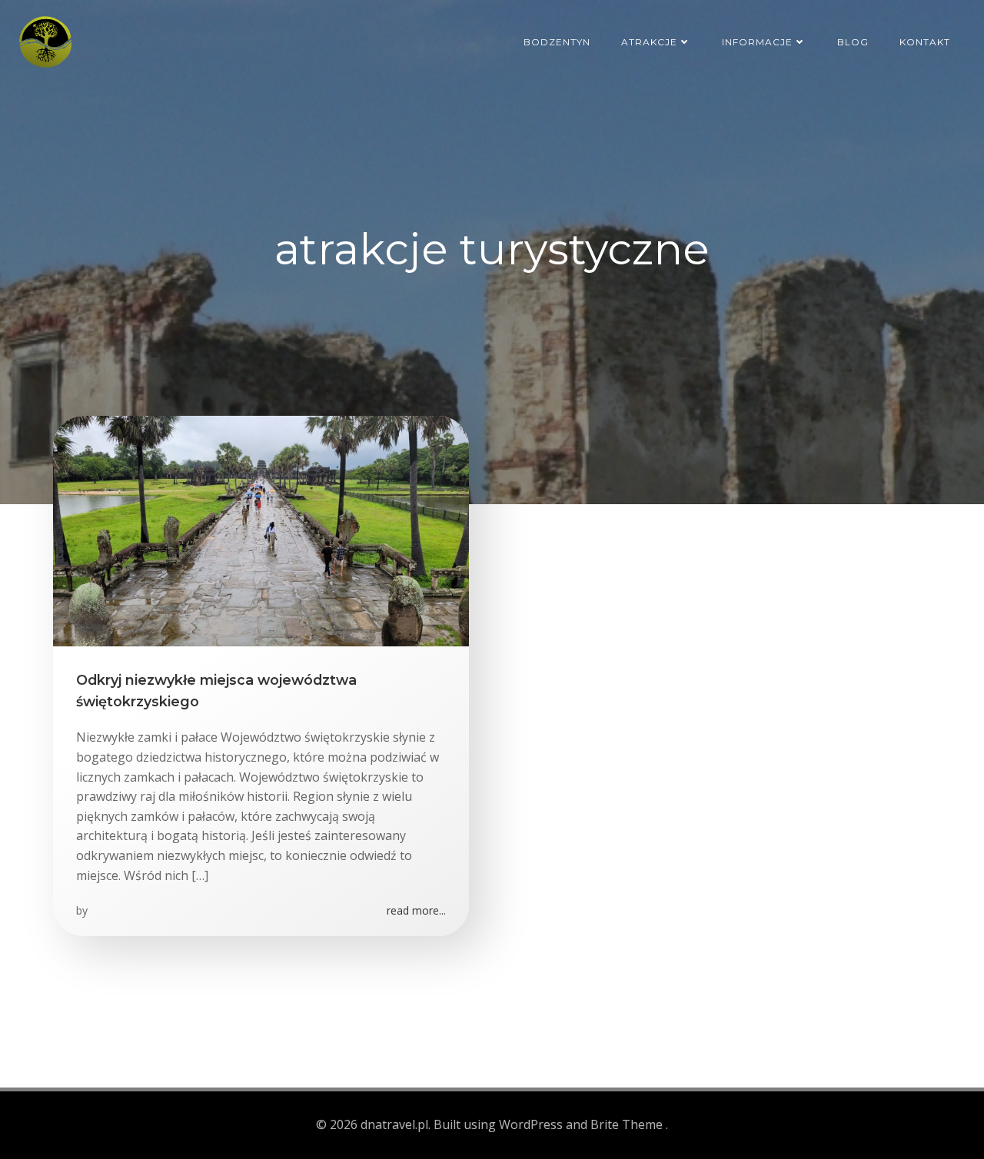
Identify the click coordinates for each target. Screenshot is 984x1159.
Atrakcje (649, 42)
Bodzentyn (557, 42)
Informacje (757, 42)
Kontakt (924, 42)
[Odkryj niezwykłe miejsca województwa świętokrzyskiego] (261, 529)
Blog (853, 42)
